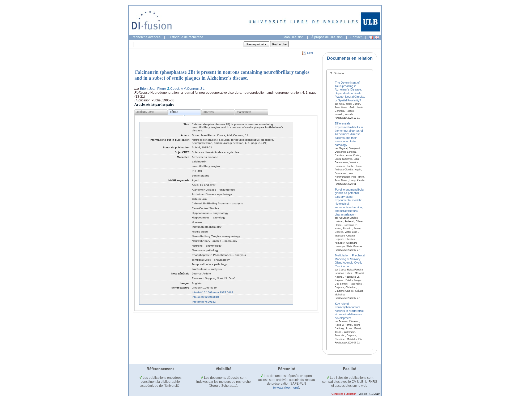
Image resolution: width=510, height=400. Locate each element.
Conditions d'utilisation (344, 394)
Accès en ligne (145, 112)
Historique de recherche (185, 37)
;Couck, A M (177, 89)
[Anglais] (377, 37)
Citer (310, 52)
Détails (174, 112)
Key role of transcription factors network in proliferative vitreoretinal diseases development (349, 310)
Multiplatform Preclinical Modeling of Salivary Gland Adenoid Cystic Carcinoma (350, 261)
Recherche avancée (146, 37)
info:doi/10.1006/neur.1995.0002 (212, 292)
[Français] (371, 37)
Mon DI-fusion (293, 37)
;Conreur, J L (195, 89)
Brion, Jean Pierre (153, 89)
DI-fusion (339, 73)
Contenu (208, 112)
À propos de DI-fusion (327, 37)
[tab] (349, 73)
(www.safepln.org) (286, 387)
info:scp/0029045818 (205, 296)
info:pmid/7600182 (204, 301)
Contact (356, 37)
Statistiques (244, 112)
